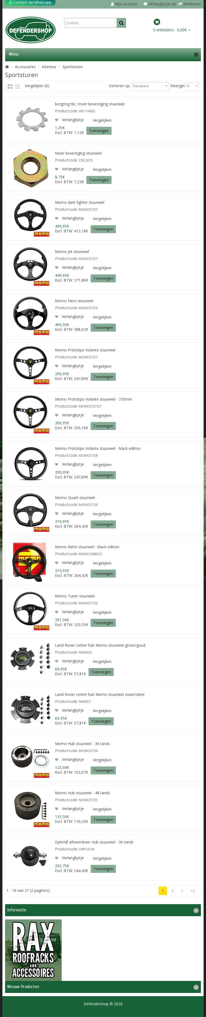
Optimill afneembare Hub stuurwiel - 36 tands (94, 842)
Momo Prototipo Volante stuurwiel (85, 349)
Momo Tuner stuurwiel (75, 595)
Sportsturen (72, 66)
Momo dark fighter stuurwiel (79, 202)
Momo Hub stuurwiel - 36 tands (82, 743)
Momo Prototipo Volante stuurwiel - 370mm (93, 399)
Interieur (49, 66)
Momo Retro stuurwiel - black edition (87, 546)
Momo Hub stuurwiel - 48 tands (82, 792)
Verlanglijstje (72, 119)
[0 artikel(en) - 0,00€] (176, 23)
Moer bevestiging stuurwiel (78, 153)
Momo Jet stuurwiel (72, 251)
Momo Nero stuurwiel (74, 300)
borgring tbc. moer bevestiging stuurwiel (89, 103)
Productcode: (66, 111)
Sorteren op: (119, 85)
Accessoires (25, 66)
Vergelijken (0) (37, 85)
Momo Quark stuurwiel (75, 497)
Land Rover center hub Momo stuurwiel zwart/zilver (100, 694)
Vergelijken (102, 120)
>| (193, 890)
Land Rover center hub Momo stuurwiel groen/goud (100, 645)
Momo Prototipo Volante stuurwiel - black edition (98, 448)
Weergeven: (176, 85)
